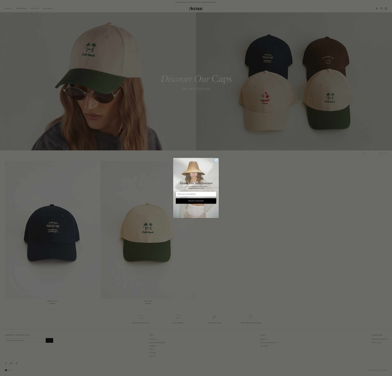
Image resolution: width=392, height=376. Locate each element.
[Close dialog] (216, 160)
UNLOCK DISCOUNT (196, 201)
